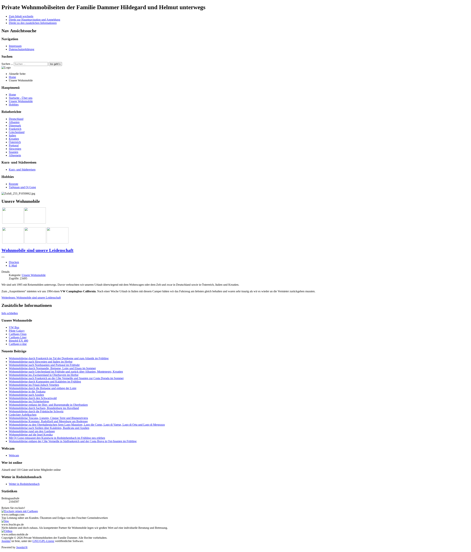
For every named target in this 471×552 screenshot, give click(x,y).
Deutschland (16, 118)
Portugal (14, 145)
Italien (12, 135)
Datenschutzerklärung (21, 49)
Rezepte (13, 183)
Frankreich (15, 128)
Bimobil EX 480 (18, 340)
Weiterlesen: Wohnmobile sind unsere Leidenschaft (31, 297)
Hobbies (14, 104)
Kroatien (14, 138)
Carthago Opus (17, 334)
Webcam (14, 455)
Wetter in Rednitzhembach (24, 484)
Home (12, 94)
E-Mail (13, 265)
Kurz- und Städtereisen (22, 169)
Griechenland (16, 132)
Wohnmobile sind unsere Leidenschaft (37, 250)
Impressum (15, 46)
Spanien (13, 152)
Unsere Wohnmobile (21, 101)
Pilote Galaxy (17, 330)
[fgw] (5, 521)
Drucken (14, 262)
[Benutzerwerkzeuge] (2, 257)
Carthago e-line (18, 344)
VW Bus (14, 327)
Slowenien (15, 148)
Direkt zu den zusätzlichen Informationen (33, 22)
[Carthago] (19, 511)
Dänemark (15, 125)
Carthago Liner (17, 337)
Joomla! (6, 541)
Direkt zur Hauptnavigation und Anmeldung (34, 19)
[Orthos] (6, 531)
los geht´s (55, 64)
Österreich (15, 142)
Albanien (14, 122)
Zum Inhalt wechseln (21, 16)
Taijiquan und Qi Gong (22, 187)
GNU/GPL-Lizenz (43, 541)
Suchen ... (7, 63)
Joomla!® (22, 547)
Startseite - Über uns (20, 97)
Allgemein (15, 155)
